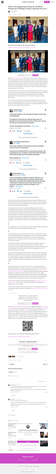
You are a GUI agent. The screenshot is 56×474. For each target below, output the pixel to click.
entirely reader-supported (20, 306)
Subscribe (47, 2)
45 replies (13, 395)
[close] (38, 425)
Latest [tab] (12, 420)
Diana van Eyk (13, 384)
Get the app (33, 468)
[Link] (6, 45)
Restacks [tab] (15, 372)
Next (44, 364)
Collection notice (36, 466)
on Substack (17, 316)
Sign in (52, 2)
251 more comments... (12, 415)
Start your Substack (25, 468)
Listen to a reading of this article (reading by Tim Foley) (21, 47)
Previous (12, 364)
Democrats (20, 78)
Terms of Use (33, 444)
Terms (31, 466)
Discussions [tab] (16, 420)
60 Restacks (21, 356)
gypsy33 (12, 399)
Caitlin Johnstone (15, 445)
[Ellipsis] (47, 385)
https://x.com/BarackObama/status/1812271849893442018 (28, 197)
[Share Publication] (42, 2)
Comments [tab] (11, 372)
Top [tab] (9, 420)
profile (15, 78)
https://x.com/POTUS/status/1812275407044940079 (28, 137)
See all (10, 449)
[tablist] (13, 372)
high (12, 78)
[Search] (40, 2)
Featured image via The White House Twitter (19, 336)
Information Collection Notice (27, 445)
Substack (22, 471)
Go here (44, 308)
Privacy (28, 466)
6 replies (13, 410)
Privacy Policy (36, 445)
